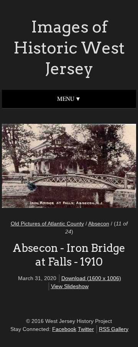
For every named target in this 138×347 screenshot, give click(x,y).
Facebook (64, 329)
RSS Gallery (113, 329)
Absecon (98, 224)
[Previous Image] (39, 167)
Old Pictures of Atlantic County (47, 224)
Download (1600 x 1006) (91, 278)
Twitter (86, 329)
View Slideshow (70, 286)
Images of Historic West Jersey (69, 47)
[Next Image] (98, 167)
